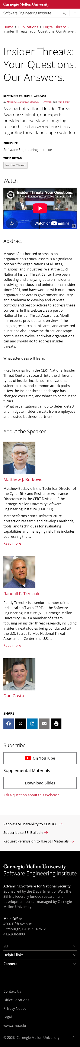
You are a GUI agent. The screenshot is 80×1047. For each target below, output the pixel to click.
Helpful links (13, 955)
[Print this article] (56, 723)
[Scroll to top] (74, 1037)
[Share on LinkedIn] (32, 723)
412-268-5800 (14, 934)
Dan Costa (64, 102)
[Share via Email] (44, 723)
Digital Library (54, 27)
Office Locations (16, 1000)
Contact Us (12, 991)
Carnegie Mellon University (38, 1037)
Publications (28, 27)
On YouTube (44, 758)
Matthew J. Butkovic (18, 102)
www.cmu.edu (14, 1025)
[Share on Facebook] (8, 723)
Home (8, 27)
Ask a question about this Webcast (31, 795)
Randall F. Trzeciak (40, 102)
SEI (5, 946)
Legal (7, 1017)
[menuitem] (29, 13)
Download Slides (40, 783)
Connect (10, 963)
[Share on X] (20, 723)
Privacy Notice (14, 1008)
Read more (12, 543)
